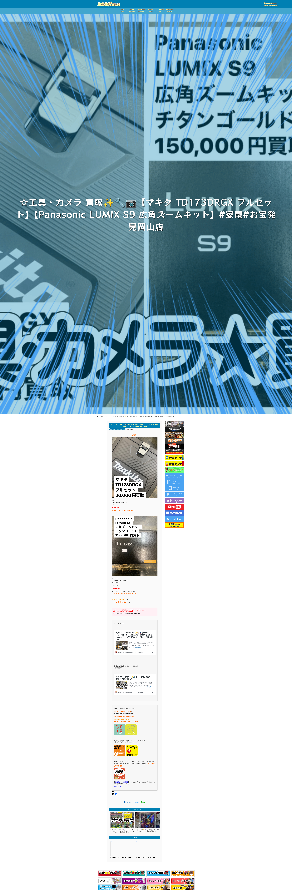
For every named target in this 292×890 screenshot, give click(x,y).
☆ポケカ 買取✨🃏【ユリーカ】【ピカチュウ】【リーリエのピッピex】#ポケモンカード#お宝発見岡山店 (122, 831)
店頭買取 (117, 782)
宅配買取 (125, 782)
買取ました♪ (122, 429)
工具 (118, 429)
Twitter (137, 802)
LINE (143, 802)
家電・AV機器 (113, 429)
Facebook (128, 802)
